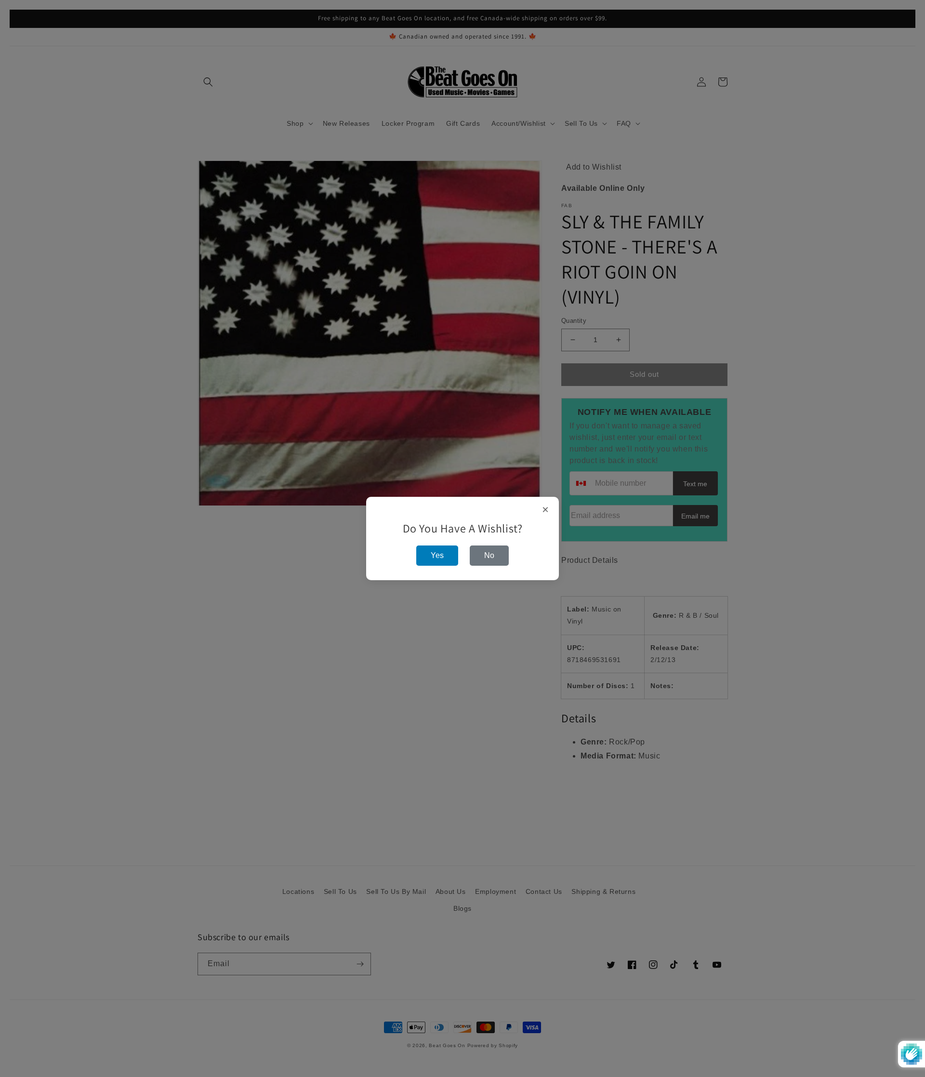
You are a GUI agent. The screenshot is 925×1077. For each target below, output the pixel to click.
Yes (437, 555)
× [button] (545, 510)
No (489, 555)
